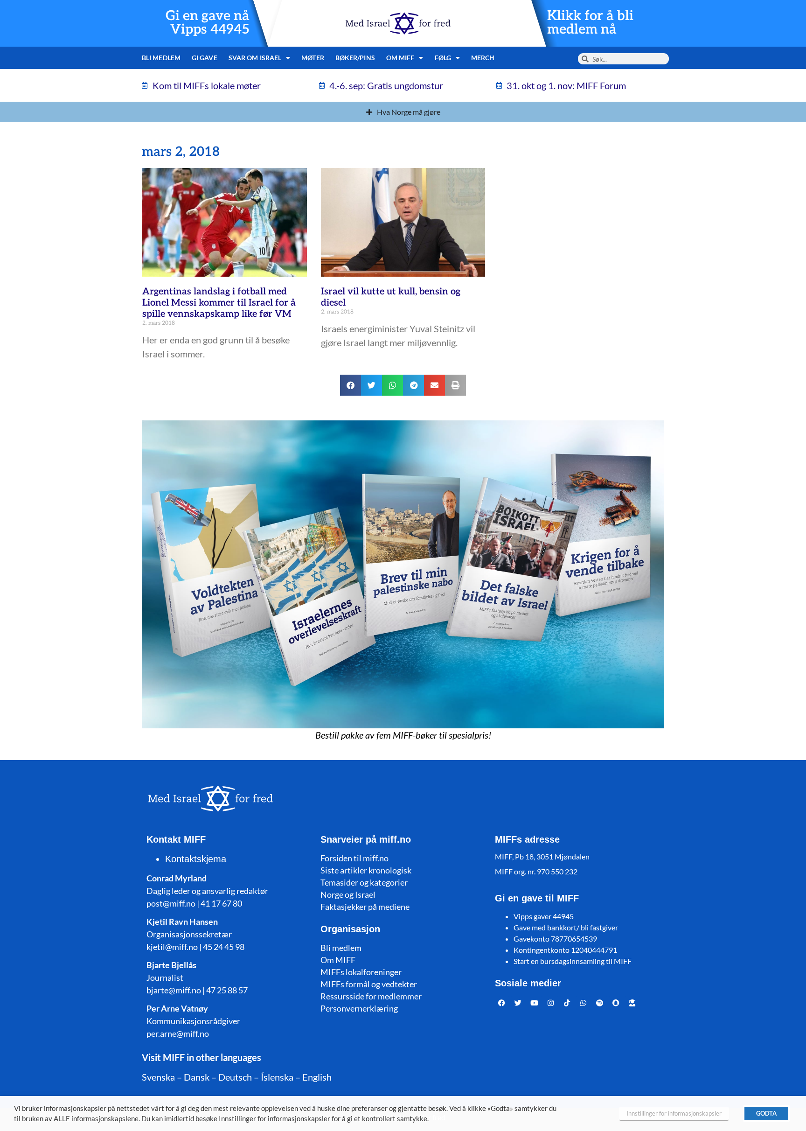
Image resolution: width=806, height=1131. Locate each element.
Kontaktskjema (195, 859)
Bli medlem (161, 58)
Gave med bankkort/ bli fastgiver (566, 927)
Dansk (196, 1076)
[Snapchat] (616, 1003)
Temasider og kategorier (364, 882)
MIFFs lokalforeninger (361, 972)
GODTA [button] (766, 1113)
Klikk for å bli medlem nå (590, 23)
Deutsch (235, 1076)
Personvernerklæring (359, 1008)
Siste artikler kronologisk (365, 870)
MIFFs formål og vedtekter (368, 984)
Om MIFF (337, 960)
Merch (483, 58)
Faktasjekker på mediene (365, 906)
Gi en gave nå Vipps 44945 (208, 23)
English (317, 1076)
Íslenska (277, 1076)
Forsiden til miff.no (354, 858)
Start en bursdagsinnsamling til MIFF (573, 960)
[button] (350, 385)
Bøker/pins (355, 58)
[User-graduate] (632, 1003)
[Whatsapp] (584, 1003)
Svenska (158, 1076)
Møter (312, 58)
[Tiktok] (567, 1003)
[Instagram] (551, 1003)
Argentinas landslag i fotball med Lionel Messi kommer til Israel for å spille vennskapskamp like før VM (219, 303)
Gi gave (204, 58)
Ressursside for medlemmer (371, 996)
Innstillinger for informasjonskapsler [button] (674, 1113)
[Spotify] (600, 1003)
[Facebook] (502, 1003)
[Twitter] (518, 1003)
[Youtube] (535, 1003)
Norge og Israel (347, 894)
